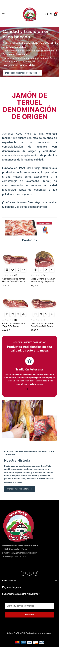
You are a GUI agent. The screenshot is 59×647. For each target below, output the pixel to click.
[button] (5, 228)
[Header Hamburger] (3, 14)
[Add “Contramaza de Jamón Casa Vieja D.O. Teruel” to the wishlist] (41, 314)
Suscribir (29, 614)
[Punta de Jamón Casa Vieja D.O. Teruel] (15, 304)
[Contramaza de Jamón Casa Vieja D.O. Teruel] (44, 304)
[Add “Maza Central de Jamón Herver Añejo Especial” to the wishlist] (41, 269)
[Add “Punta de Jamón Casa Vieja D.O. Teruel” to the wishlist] (12, 314)
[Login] (51, 14)
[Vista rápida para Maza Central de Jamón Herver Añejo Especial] (52, 269)
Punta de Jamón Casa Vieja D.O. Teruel (13, 325)
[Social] (23, 573)
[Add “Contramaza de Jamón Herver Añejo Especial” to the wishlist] (12, 269)
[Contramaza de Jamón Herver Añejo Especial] (15, 259)
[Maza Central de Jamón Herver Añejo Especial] (44, 259)
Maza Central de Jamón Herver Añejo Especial (43, 280)
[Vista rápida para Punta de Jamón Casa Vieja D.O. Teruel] (23, 314)
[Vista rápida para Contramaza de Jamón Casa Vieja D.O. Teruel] (52, 314)
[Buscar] (47, 14)
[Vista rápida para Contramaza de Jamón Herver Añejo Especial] (23, 269)
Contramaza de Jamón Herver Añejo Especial (13, 280)
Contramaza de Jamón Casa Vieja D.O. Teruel (42, 325)
